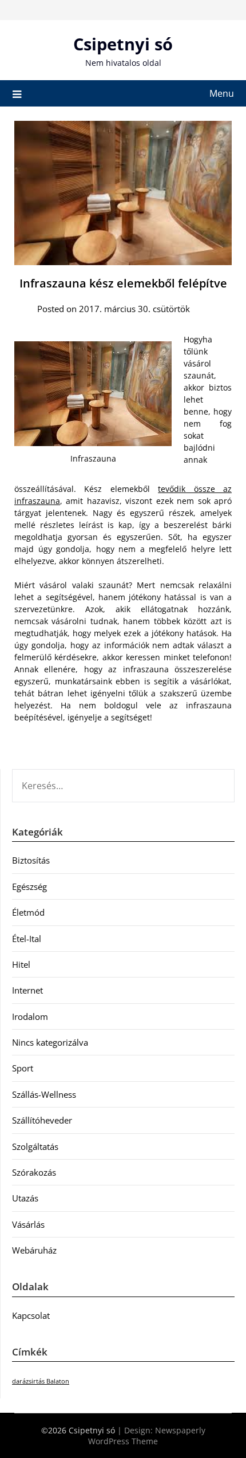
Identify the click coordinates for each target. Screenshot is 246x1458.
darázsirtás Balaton (40, 1381)
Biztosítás (31, 860)
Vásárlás (28, 1224)
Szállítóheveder (42, 1120)
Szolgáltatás (35, 1146)
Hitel (21, 964)
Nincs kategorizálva (50, 1042)
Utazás (25, 1198)
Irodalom (30, 1016)
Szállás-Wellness (44, 1094)
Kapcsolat (31, 1315)
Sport (22, 1068)
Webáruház (34, 1250)
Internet (27, 990)
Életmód (28, 912)
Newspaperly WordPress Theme (146, 1436)
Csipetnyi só (123, 44)
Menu (221, 93)
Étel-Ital (26, 938)
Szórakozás (34, 1172)
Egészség (29, 886)
